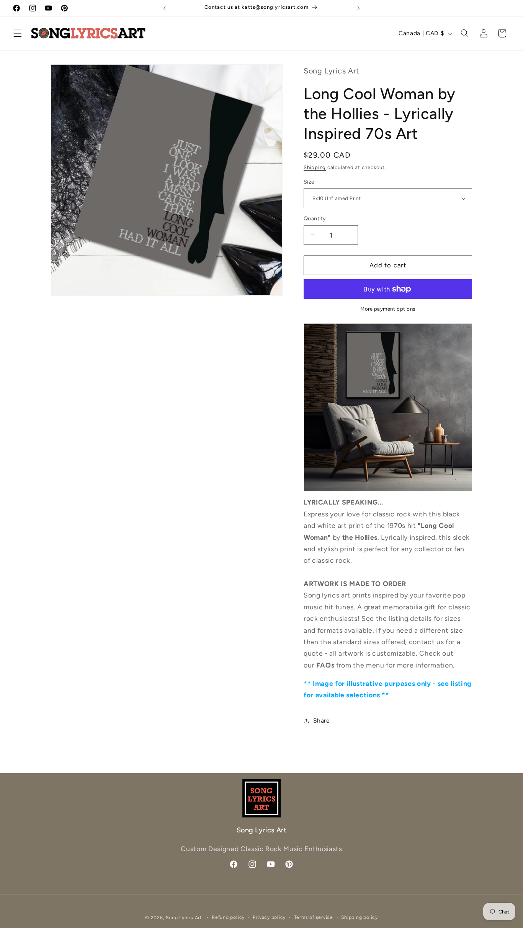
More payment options (387, 309)
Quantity (315, 218)
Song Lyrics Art (184, 917)
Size (309, 181)
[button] (17, 33)
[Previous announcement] (164, 8)
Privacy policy (269, 917)
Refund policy (228, 917)
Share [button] (321, 720)
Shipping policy (359, 917)
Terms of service (313, 917)
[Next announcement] (358, 8)
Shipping (315, 167)
